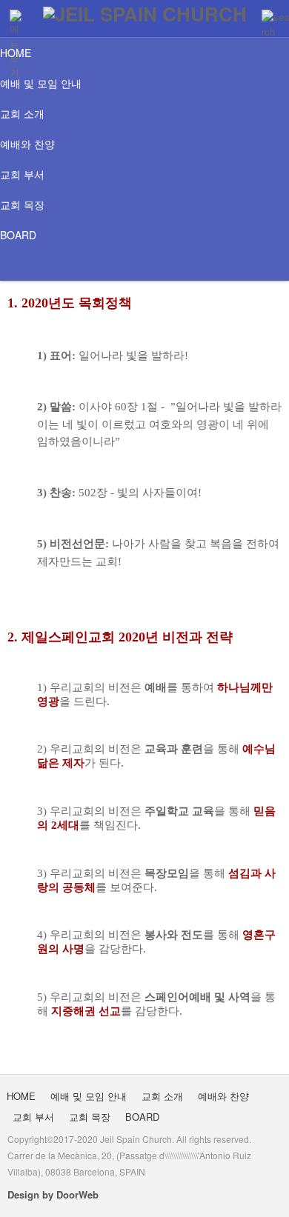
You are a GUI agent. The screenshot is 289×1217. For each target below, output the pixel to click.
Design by (53, 1194)
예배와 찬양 (27, 143)
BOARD (18, 234)
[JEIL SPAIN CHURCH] (145, 13)
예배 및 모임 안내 (41, 83)
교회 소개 (22, 113)
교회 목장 (22, 204)
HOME (15, 52)
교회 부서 (22, 174)
